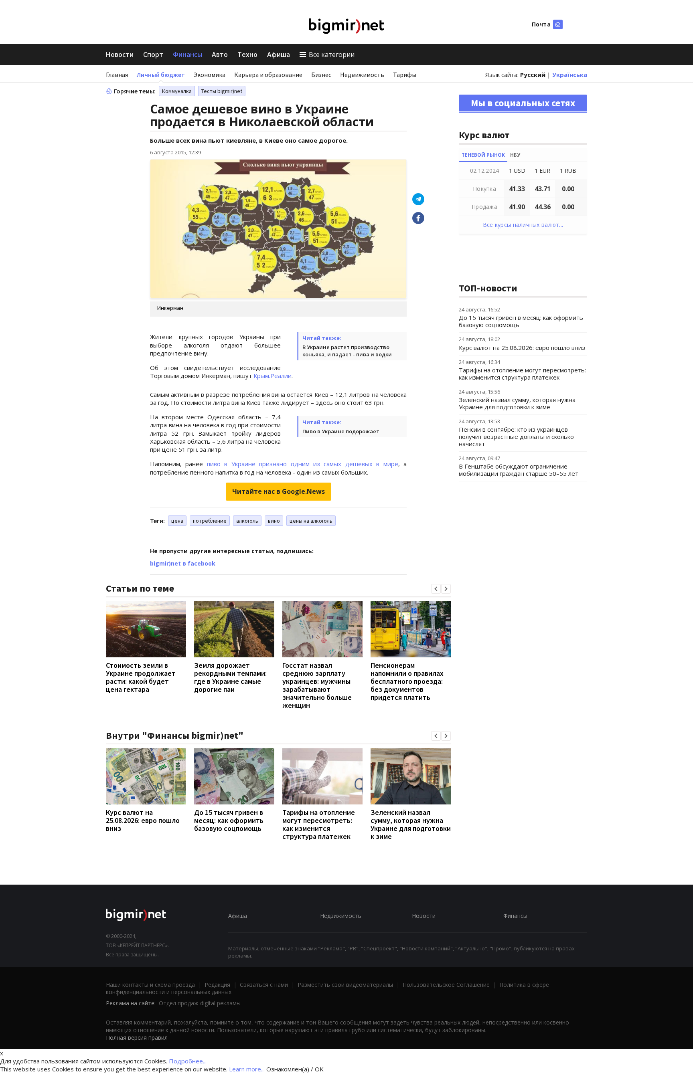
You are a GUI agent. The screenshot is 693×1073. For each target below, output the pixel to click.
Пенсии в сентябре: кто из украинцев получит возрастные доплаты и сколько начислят (516, 436)
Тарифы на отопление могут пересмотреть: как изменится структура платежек (318, 824)
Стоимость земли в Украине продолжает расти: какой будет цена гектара (141, 677)
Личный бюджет (161, 75)
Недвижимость (362, 75)
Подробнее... (188, 1061)
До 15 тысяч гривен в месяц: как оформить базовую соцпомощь (228, 820)
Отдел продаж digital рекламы (200, 1003)
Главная (117, 75)
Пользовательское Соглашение (446, 984)
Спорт (153, 54)
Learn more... (247, 1069)
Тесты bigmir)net (221, 91)
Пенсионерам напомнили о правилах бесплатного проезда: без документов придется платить (407, 681)
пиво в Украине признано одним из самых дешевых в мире (302, 464)
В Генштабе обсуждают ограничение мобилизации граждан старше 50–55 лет (518, 469)
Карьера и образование (268, 75)
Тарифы (404, 75)
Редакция (217, 984)
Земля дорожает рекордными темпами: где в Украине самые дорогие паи (230, 677)
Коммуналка (177, 91)
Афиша (278, 54)
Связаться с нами (264, 984)
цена (177, 520)
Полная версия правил (137, 1037)
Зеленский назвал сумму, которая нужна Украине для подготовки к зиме (411, 824)
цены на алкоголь (311, 520)
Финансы (187, 54)
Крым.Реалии (272, 376)
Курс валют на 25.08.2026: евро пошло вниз (143, 820)
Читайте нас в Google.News (278, 491)
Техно (247, 54)
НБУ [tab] (515, 155)
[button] (436, 589)
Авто (220, 54)
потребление (210, 520)
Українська (569, 75)
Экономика (209, 75)
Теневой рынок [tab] (483, 155)
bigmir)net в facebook (182, 563)
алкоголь (247, 520)
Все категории (332, 54)
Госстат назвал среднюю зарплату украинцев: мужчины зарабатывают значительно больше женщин (317, 685)
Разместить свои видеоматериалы (345, 984)
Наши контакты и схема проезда (150, 984)
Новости (120, 54)
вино (274, 520)
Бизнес (321, 75)
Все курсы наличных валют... (523, 224)
